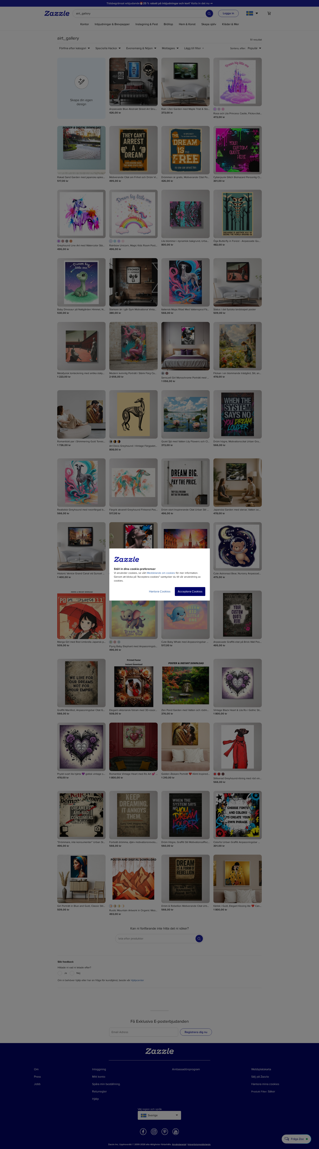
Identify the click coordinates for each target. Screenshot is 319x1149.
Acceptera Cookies (190, 591)
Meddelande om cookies (161, 572)
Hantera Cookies (159, 591)
